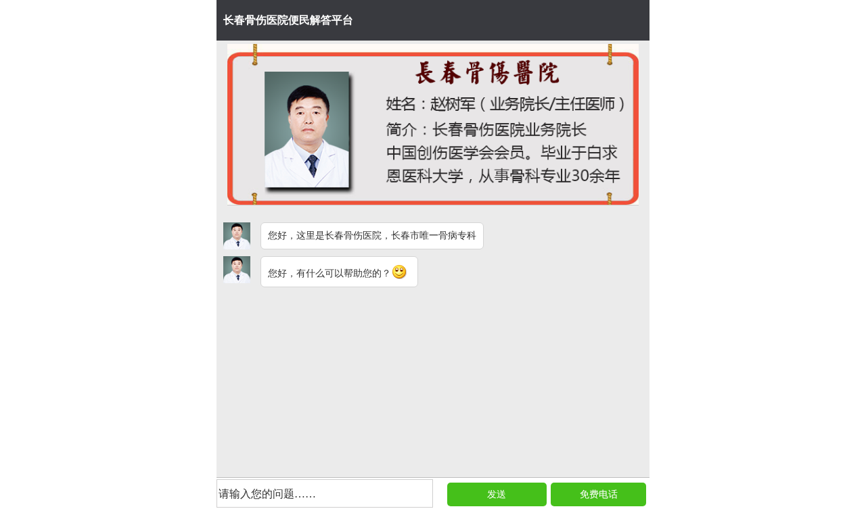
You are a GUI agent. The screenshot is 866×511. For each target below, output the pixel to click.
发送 (496, 494)
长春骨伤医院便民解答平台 (288, 20)
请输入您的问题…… (267, 494)
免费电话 (599, 494)
